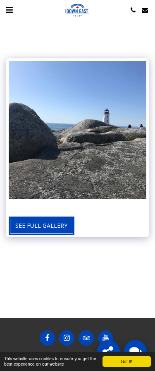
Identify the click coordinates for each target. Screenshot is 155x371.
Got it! (126, 361)
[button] (9, 9)
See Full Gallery (41, 225)
